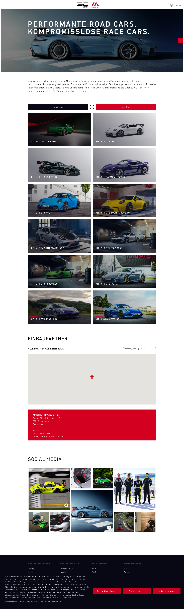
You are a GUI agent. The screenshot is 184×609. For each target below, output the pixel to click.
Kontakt (127, 569)
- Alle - (92, 108)
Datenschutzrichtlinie (14, 602)
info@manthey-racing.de (44, 433)
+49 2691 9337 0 (41, 430)
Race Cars (126, 107)
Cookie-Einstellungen (107, 591)
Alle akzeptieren (166, 591)
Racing (31, 569)
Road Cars (58, 107)
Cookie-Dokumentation (50, 602)
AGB (94, 572)
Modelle (31, 572)
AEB (94, 569)
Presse (127, 572)
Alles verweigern (137, 591)
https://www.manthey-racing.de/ (48, 436)
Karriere (64, 572)
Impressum (32, 602)
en (177, 5)
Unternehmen (66, 569)
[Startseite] (88, 5)
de (180, 5)
